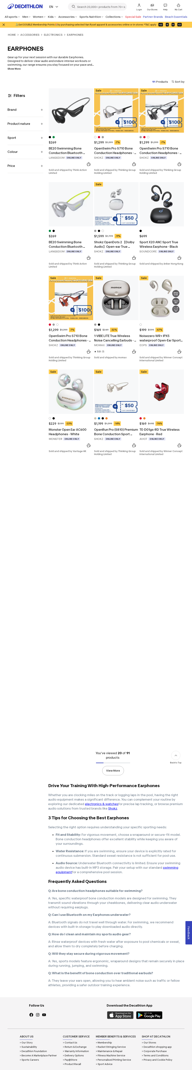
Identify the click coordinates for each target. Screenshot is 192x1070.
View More (113, 770)
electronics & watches (101, 804)
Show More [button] (14, 68)
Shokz (112, 808)
